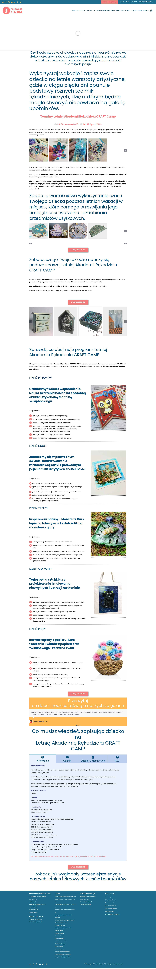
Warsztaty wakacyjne (60, 943)
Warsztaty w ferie (59, 946)
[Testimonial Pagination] (76, 725)
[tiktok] (43, 964)
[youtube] (40, 964)
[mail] (30, 964)
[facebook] (33, 964)
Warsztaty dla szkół (59, 936)
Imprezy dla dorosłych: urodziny (63, 954)
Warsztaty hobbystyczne (61, 922)
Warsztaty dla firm (59, 938)
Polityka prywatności (110, 900)
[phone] (49, 964)
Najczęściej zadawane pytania (87, 896)
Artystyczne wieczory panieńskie (62, 957)
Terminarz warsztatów (85, 904)
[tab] (42, 759)
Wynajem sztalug (59, 930)
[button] (151, 10)
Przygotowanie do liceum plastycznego (64, 920)
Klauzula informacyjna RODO (112, 914)
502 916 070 (34, 899)
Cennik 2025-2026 (84, 899)
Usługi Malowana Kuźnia (61, 941)
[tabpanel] (78, 812)
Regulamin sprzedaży (110, 905)
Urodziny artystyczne (60, 925)
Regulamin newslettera (111, 908)
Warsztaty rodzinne (59, 933)
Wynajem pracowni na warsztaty (63, 928)
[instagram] (36, 964)
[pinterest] (46, 964)
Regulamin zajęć (109, 902)
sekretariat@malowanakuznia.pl (37, 904)
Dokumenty (108, 897)
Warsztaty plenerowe (60, 949)
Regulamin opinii (109, 911)
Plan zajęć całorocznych (86, 902)
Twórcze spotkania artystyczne (62, 951)
